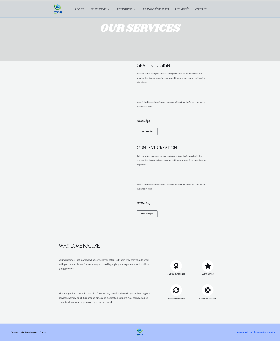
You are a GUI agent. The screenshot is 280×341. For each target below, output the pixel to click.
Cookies (15, 332)
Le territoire (124, 9)
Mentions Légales (29, 332)
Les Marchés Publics (155, 9)
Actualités (182, 9)
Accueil (80, 9)
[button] (108, 9)
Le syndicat (98, 9)
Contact (200, 9)
